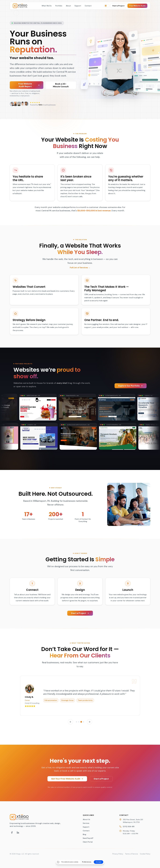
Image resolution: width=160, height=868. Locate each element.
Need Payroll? (88, 838)
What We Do (47, 6)
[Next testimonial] (89, 721)
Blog (84, 834)
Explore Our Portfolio (129, 385)
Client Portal (88, 842)
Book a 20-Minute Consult (61, 85)
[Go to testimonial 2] (78, 721)
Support (78, 6)
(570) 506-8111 (128, 826)
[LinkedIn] (18, 832)
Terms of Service (131, 854)
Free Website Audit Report (25, 85)
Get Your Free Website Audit (65, 778)
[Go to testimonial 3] (81, 721)
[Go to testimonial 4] (83, 722)
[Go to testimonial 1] (76, 721)
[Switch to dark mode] (106, 5)
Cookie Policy (145, 854)
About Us (86, 819)
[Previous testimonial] (70, 721)
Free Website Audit (137, 6)
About (68, 6)
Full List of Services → (80, 267)
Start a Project (118, 6)
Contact (88, 6)
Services (86, 823)
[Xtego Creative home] (21, 5)
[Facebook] (12, 832)
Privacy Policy (117, 854)
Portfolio (58, 6)
